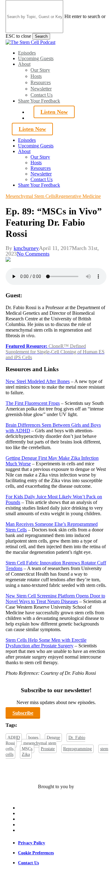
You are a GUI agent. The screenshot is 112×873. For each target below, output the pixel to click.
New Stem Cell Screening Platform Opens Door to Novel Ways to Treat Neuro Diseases (55, 598)
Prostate (48, 748)
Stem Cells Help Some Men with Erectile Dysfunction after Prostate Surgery (46, 642)
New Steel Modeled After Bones (38, 381)
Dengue (53, 737)
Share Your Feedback (39, 185)
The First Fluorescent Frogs (33, 403)
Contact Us (41, 179)
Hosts (36, 162)
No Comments (33, 254)
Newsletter (41, 173)
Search (41, 36)
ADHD (13, 737)
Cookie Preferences (36, 853)
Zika (26, 754)
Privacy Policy (31, 843)
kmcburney (26, 248)
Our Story (40, 157)
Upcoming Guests (36, 145)
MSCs (27, 748)
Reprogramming (77, 748)
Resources (40, 168)
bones (33, 737)
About (24, 151)
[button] (23, 713)
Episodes (27, 140)
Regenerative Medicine (78, 196)
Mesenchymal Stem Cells (30, 196)
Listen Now (54, 112)
